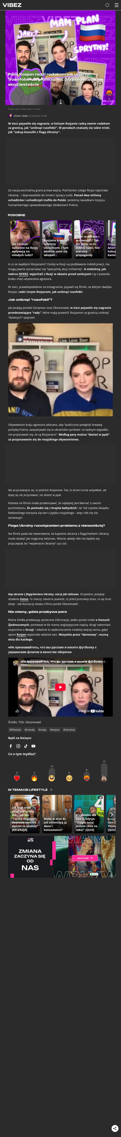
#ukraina (69, 729)
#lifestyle (15, 729)
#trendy (30, 729)
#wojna (55, 729)
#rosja (42, 729)
